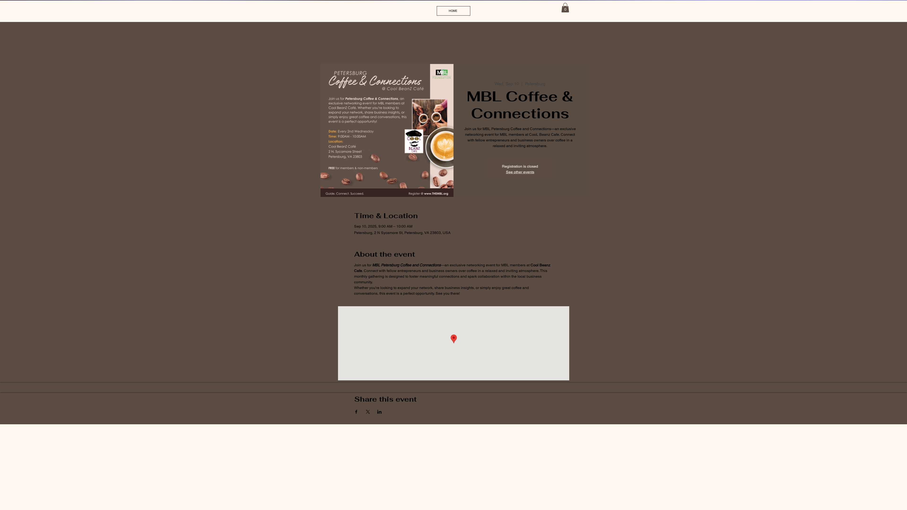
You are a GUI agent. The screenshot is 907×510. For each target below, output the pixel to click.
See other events (520, 172)
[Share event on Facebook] (356, 412)
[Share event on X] (368, 412)
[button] (565, 8)
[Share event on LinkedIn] (379, 412)
